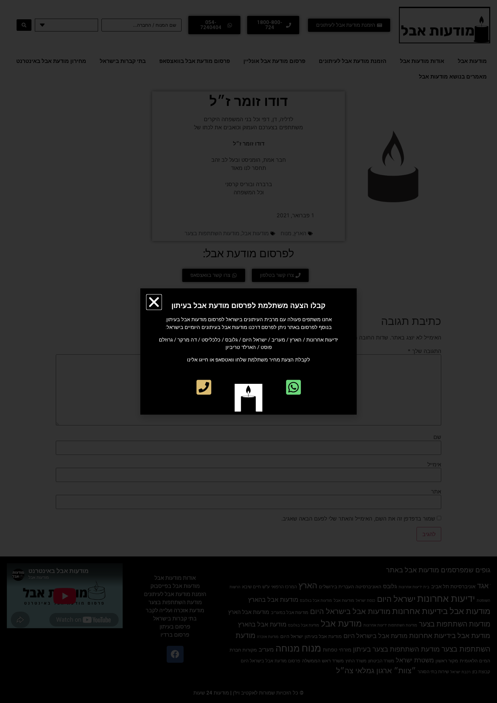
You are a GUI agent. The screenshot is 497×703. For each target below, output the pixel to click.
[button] (154, 302)
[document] (248, 351)
